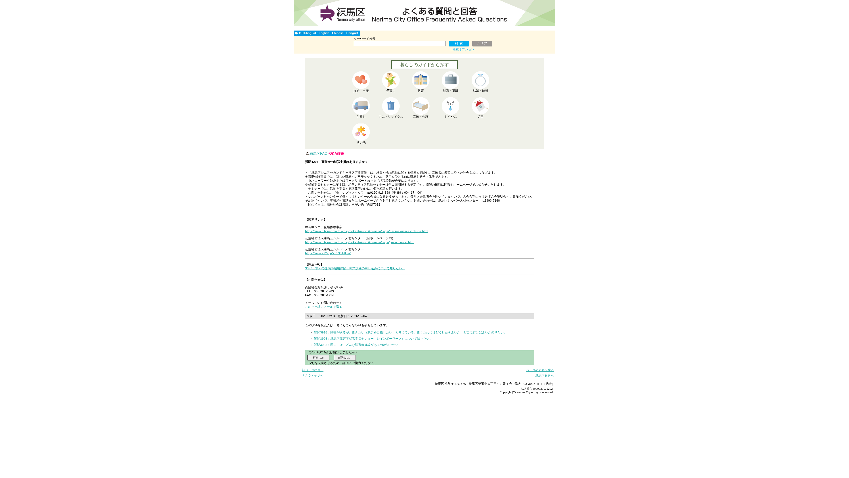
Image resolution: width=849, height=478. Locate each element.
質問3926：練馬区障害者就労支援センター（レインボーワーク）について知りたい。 (373, 338)
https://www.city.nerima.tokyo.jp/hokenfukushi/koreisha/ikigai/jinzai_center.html (359, 242)
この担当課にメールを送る (323, 306)
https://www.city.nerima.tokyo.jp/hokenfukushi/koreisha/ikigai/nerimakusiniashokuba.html (366, 231)
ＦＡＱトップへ (312, 375)
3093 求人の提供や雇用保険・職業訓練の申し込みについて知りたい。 (355, 268)
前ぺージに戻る (312, 370)
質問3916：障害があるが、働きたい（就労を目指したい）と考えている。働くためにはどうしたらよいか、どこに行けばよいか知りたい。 (410, 332)
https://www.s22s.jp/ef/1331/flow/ (328, 253)
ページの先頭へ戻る (540, 370)
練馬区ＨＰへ (544, 375)
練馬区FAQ (318, 153)
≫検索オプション (461, 49)
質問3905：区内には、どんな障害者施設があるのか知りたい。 (358, 345)
